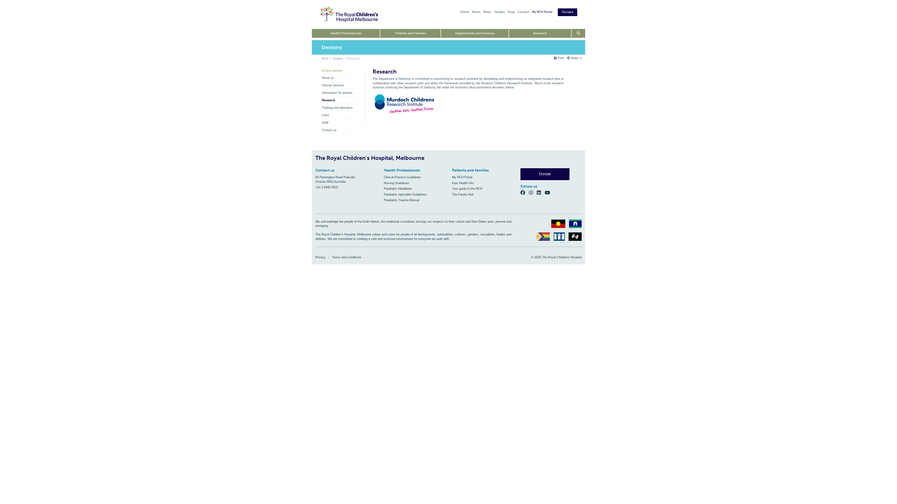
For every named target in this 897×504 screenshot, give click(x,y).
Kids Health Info (463, 183)
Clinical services (333, 85)
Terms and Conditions (346, 257)
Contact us (329, 130)
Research (540, 33)
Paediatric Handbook (398, 188)
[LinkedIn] (541, 192)
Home (464, 12)
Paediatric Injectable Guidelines (405, 194)
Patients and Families (410, 33)
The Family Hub (462, 194)
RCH (325, 58)
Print (561, 58)
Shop (511, 12)
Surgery (338, 58)
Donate (567, 12)
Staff (325, 122)
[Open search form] (578, 33)
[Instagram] (533, 192)
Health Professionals (346, 33)
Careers (499, 12)
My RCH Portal (542, 12)
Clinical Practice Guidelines (402, 177)
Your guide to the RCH (467, 188)
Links (325, 115)
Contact (523, 12)
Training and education (337, 107)
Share (574, 58)
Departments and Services (474, 33)
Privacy (320, 257)
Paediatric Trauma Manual (401, 200)
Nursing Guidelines (396, 183)
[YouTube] (549, 192)
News (487, 12)
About (476, 12)
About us (328, 78)
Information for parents (337, 92)
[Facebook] (524, 192)
